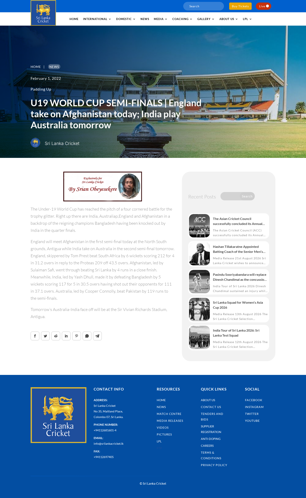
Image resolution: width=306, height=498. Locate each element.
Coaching (180, 19)
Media (159, 19)
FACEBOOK (253, 400)
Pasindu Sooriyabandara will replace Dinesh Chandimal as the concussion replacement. (239, 277)
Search (247, 196)
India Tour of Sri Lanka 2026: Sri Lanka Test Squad (236, 332)
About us (226, 19)
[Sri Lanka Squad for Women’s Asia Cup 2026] (199, 309)
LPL (245, 19)
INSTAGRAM (254, 407)
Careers (207, 445)
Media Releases (170, 420)
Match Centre (169, 414)
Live (262, 6)
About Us (208, 400)
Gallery (204, 19)
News (145, 19)
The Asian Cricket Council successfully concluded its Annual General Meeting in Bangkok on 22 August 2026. (238, 221)
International (95, 19)
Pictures (164, 434)
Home (74, 19)
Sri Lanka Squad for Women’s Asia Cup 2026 (238, 304)
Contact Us (211, 407)
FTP (159, 448)
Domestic (124, 19)
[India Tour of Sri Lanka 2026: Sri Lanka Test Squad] (199, 337)
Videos (163, 427)
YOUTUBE (252, 420)
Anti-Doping (210, 439)
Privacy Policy (214, 465)
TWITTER (252, 414)
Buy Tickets (240, 6)
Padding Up (41, 89)
